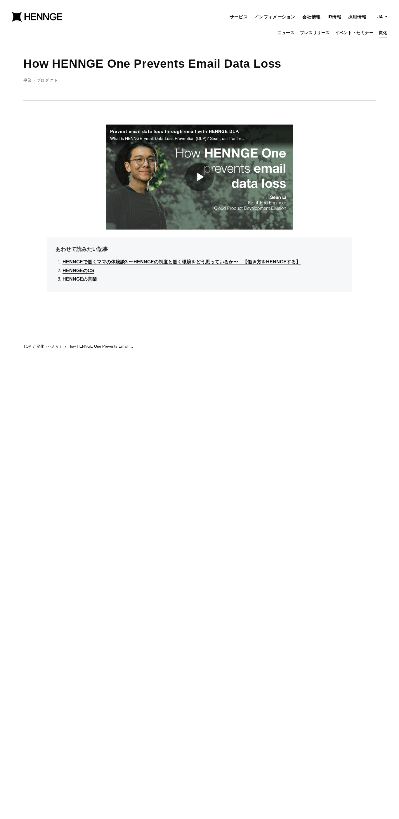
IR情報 (334, 16)
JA (380, 16)
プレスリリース (315, 32)
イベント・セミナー (354, 32)
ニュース (285, 32)
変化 (383, 32)
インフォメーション (275, 16)
